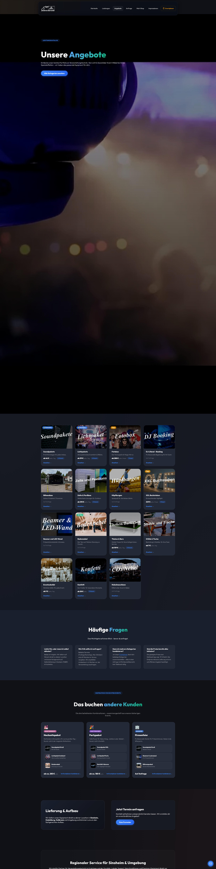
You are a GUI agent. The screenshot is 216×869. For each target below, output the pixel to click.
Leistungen (106, 8)
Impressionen (153, 8)
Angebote (118, 8)
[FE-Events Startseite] (48, 8)
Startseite (94, 8)
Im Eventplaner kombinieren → (71, 774)
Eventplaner (169, 8)
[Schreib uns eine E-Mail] (210, 863)
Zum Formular (125, 822)
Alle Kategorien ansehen (54, 73)
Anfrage (129, 8)
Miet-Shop (140, 8)
